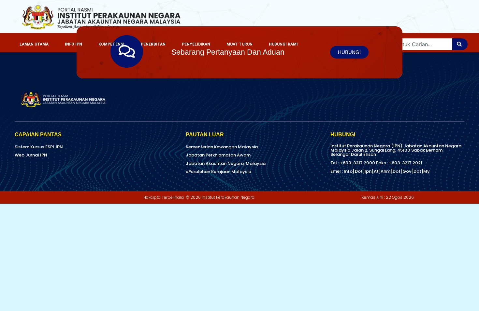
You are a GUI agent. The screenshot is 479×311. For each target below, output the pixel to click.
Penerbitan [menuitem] (153, 44)
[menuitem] (73, 44)
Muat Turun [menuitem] (239, 44)
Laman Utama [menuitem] (34, 44)
